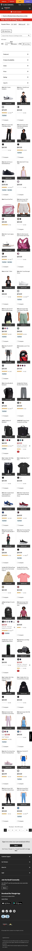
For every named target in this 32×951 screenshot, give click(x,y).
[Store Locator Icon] (1, 5)
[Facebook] (3, 911)
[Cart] (30, 8)
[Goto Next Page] (30, 830)
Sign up (4, 888)
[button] (16, 35)
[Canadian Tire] (4, 1)
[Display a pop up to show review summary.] (13, 113)
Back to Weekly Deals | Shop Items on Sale (15, 16)
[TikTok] (7, 911)
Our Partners (5, 862)
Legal (3, 872)
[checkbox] (5, 120)
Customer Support (6, 856)
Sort (11, 41)
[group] (8, 115)
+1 (14, 622)
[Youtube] (14, 911)
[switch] (8, 43)
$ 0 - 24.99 (13, 24)
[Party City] (28, 1)
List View (27, 44)
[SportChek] (12, 1)
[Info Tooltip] (29, 446)
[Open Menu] (2, 8)
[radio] (3, 107)
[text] (8, 113)
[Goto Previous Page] (1, 830)
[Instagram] (10, 911)
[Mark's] (20, 1)
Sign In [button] (16, 845)
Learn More (5, 899)
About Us (4, 867)
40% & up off (22, 24)
